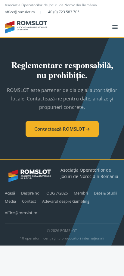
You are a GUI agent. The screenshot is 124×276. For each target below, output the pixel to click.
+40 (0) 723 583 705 (62, 12)
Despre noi (30, 193)
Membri (81, 193)
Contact (29, 201)
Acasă (10, 193)
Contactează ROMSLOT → (62, 129)
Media (10, 201)
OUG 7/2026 (57, 193)
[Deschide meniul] (115, 27)
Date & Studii (105, 193)
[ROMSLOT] (26, 27)
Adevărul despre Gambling (65, 201)
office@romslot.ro (20, 12)
